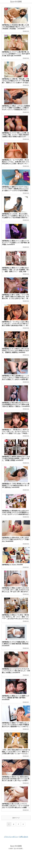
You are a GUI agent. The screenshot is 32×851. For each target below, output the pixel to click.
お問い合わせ (23, 837)
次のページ (16, 818)
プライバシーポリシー (11, 837)
